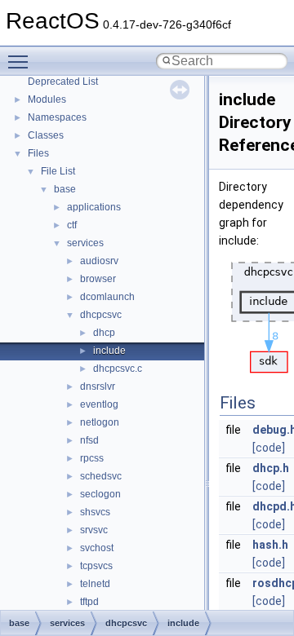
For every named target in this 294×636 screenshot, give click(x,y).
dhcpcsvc (101, 314)
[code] (268, 447)
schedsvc (101, 476)
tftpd (89, 601)
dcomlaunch (107, 297)
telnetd (95, 584)
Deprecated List (63, 81)
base (65, 189)
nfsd (89, 440)
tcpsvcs (96, 566)
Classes (46, 135)
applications (94, 207)
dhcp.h (270, 468)
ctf (72, 225)
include (109, 350)
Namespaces (57, 117)
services (85, 243)
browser (98, 279)
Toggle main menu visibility (21, 61)
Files (38, 153)
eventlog (99, 404)
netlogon (99, 422)
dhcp (104, 332)
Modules (47, 99)
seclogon (100, 494)
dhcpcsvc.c (117, 368)
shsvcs (95, 512)
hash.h (270, 544)
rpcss (92, 458)
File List (58, 171)
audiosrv (99, 261)
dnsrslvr (97, 386)
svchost (97, 548)
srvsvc (94, 530)
